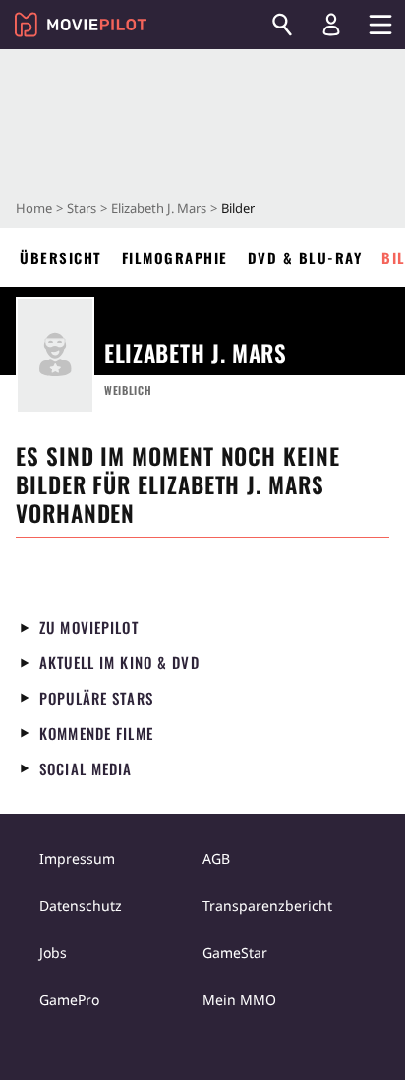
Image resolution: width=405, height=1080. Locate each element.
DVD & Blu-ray (305, 257)
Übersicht (61, 257)
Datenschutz (80, 905)
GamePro (69, 1000)
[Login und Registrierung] (331, 24)
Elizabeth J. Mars (158, 208)
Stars (81, 208)
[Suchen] (282, 24)
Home (34, 208)
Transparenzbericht (267, 905)
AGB (216, 858)
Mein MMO (239, 1000)
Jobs (53, 952)
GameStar (234, 952)
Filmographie (175, 257)
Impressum (77, 858)
